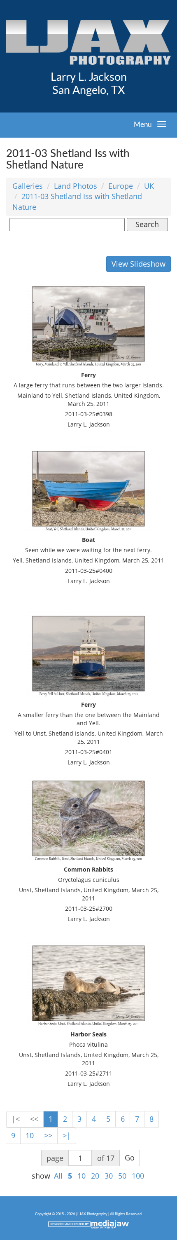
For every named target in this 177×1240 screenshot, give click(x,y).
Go (130, 1158)
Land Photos (75, 186)
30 (109, 1176)
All (58, 1176)
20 (95, 1176)
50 (122, 1176)
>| (67, 1135)
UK (149, 186)
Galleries (27, 186)
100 (138, 1176)
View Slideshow (138, 264)
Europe (120, 186)
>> (48, 1135)
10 (30, 1135)
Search (147, 224)
